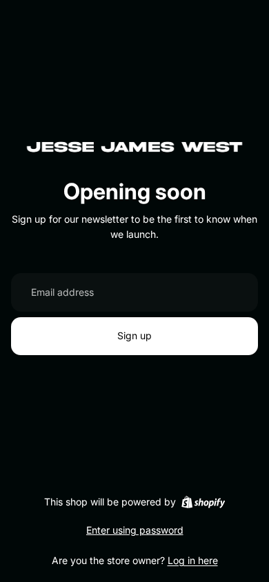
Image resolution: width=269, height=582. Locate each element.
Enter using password (134, 530)
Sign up (134, 335)
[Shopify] (203, 502)
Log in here (193, 560)
